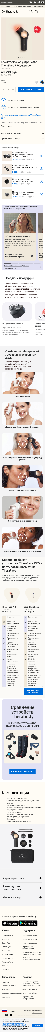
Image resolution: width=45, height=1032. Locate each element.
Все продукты (7, 935)
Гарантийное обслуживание (28, 947)
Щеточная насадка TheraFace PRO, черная (22, 180)
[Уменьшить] (3, 89)
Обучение (6, 997)
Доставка (18, 6)
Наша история (8, 982)
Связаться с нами (29, 939)
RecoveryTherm (8, 958)
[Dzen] (42, 2)
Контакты (27, 6)
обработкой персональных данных (14, 1025)
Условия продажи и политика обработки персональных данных (31, 983)
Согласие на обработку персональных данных (31, 953)
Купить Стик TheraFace (33, 691)
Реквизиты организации (12, 993)
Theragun (5, 939)
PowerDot (6, 970)
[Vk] (30, 2)
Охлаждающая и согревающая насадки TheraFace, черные (22, 155)
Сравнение (6, 6)
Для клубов (6, 990)
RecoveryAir (6, 947)
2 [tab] (20, 57)
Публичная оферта (30, 993)
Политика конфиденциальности (31, 958)
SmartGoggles (7, 954)
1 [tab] (18, 57)
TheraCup (5, 966)
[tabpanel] (22, 38)
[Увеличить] (12, 89)
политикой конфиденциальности (13, 1023)
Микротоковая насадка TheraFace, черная (23, 193)
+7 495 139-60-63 (6, 2)
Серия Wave (6, 943)
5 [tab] (37, 263)
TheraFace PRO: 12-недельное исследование (16, 267)
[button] (31, 11)
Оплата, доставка (29, 943)
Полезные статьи (9, 986)
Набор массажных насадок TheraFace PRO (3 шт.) (24, 167)
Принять (37, 1025)
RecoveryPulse (7, 962)
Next (40, 318)
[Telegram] (38, 2)
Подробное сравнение (22, 771)
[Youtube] (34, 2)
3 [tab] (22, 263)
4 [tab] (29, 263)
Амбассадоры (38, 6)
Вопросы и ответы (29, 935)
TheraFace (6, 950)
